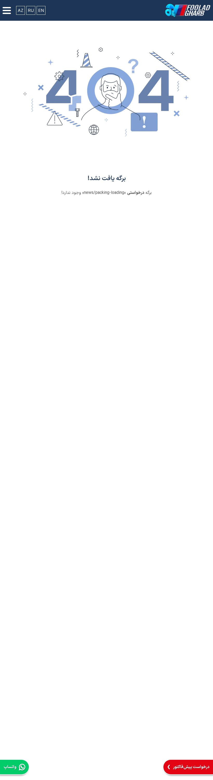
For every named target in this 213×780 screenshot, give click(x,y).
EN (41, 10)
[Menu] (7, 10)
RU (31, 10)
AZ (20, 10)
